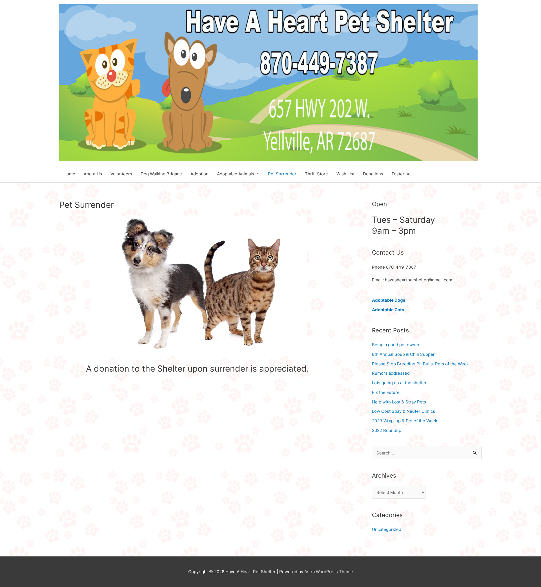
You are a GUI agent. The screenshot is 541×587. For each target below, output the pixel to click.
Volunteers (121, 173)
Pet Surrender (282, 173)
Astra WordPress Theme (328, 571)
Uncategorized (386, 529)
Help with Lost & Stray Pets (399, 402)
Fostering (401, 173)
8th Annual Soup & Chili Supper (403, 354)
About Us (93, 173)
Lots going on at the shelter (399, 382)
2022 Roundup (386, 430)
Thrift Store (316, 173)
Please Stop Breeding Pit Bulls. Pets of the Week (420, 364)
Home (69, 173)
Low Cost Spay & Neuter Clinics (403, 411)
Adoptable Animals (235, 173)
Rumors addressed (391, 373)
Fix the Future (386, 392)
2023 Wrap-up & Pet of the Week (404, 420)
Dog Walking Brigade (161, 173)
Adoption (199, 173)
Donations (373, 173)
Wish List (345, 173)
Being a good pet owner (396, 344)
